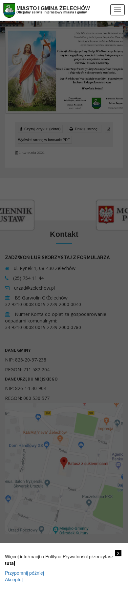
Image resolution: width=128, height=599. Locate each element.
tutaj (10, 563)
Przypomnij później (24, 572)
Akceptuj (14, 579)
